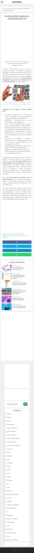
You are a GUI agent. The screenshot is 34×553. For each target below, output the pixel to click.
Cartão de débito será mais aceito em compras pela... (19, 306)
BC (13, 234)
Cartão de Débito (11, 8)
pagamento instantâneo (9, 235)
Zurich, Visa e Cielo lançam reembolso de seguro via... (19, 283)
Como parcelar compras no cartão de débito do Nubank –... (18, 277)
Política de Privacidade (17, 550)
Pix (18, 235)
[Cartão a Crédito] (17, 2)
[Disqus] (16, 336)
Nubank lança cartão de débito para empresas (18, 299)
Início (3, 8)
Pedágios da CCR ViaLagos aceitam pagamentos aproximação (19, 292)
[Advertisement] (17, 39)
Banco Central (7, 234)
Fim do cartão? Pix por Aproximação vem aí (18, 268)
